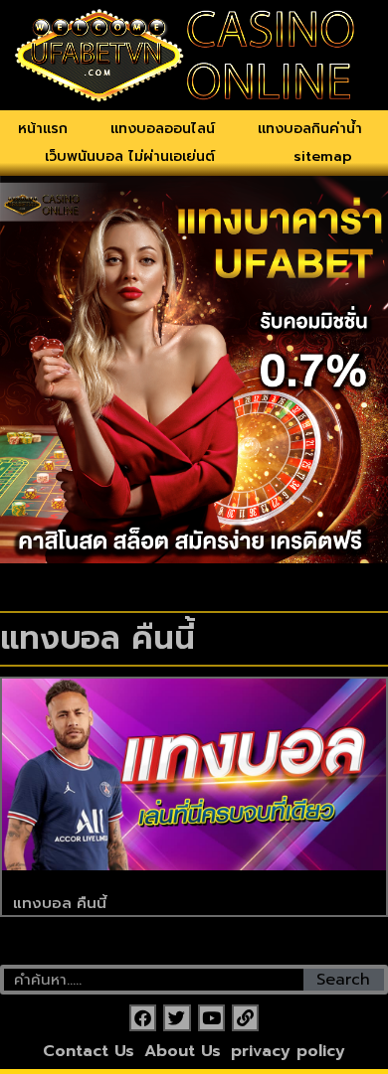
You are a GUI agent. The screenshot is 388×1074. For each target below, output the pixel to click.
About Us (182, 1051)
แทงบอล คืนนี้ (59, 903)
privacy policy (288, 1051)
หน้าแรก (43, 128)
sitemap (322, 156)
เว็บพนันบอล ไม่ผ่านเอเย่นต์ (130, 156)
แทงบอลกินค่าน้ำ (310, 128)
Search (343, 980)
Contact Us (88, 1051)
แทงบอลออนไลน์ (162, 128)
